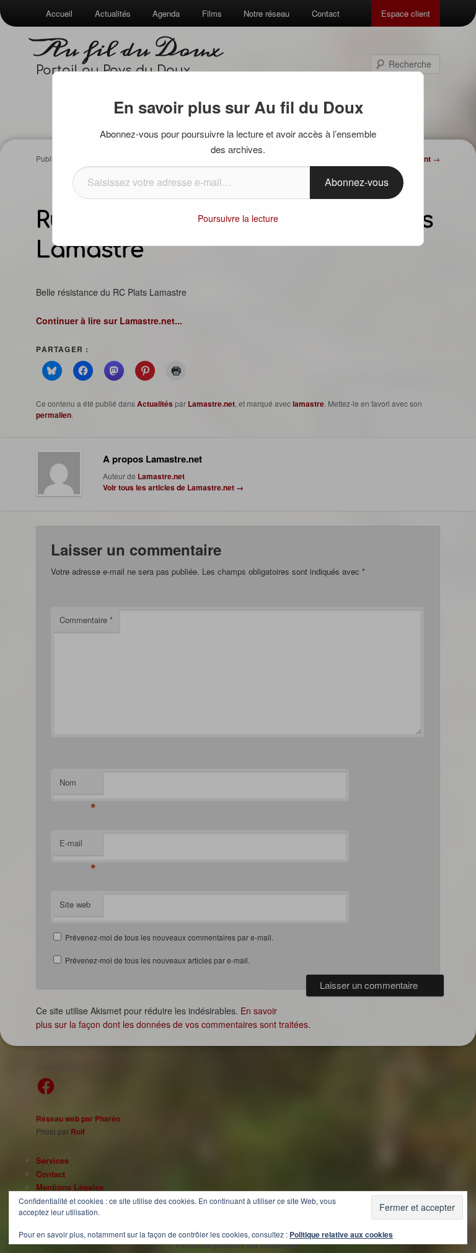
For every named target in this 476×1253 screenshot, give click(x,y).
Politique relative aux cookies (341, 1234)
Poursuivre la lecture (238, 218)
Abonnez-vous (357, 182)
